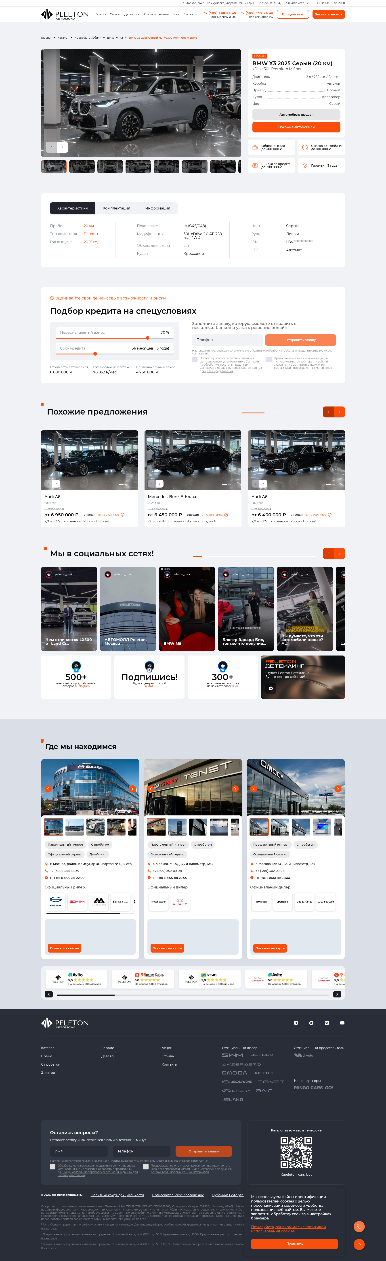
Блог (175, 14)
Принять (294, 1244)
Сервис (115, 14)
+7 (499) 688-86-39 (220, 13)
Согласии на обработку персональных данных (229, 363)
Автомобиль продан (296, 115)
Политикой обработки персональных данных (282, 350)
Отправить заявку (300, 340)
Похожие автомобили (296, 127)
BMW (110, 37)
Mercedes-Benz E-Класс (172, 496)
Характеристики (72, 208)
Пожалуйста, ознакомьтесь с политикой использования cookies (288, 1229)
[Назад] (49, 994)
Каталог (101, 14)
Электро (48, 1073)
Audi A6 (52, 496)
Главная (46, 37)
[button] (122, 515)
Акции (164, 14)
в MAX (149, 686)
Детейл (107, 1056)
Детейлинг (132, 14)
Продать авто (293, 14)
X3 (121, 37)
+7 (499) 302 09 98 (167, 871)
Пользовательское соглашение (178, 1195)
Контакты (190, 14)
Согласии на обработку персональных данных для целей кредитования (231, 369)
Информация (157, 208)
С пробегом (51, 1064)
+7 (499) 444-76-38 (257, 13)
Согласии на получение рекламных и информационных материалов (303, 366)
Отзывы (150, 14)
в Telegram (82, 686)
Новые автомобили (87, 37)
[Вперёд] (337, 994)
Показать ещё (49, 1228)
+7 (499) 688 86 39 (64, 871)
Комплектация (116, 208)
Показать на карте (64, 948)
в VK (235, 686)
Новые (46, 1056)
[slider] (147, 338)
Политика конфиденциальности (117, 1195)
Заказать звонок (328, 14)
